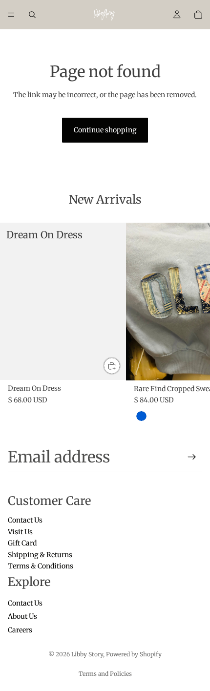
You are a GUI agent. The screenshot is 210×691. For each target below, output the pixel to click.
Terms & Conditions (40, 566)
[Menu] (11, 14)
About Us (22, 616)
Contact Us (25, 520)
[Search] (32, 14)
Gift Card (22, 543)
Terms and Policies (105, 673)
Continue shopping (105, 130)
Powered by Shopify (134, 654)
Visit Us (20, 531)
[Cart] (198, 14)
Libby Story (87, 654)
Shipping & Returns (40, 554)
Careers (20, 630)
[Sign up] (192, 457)
